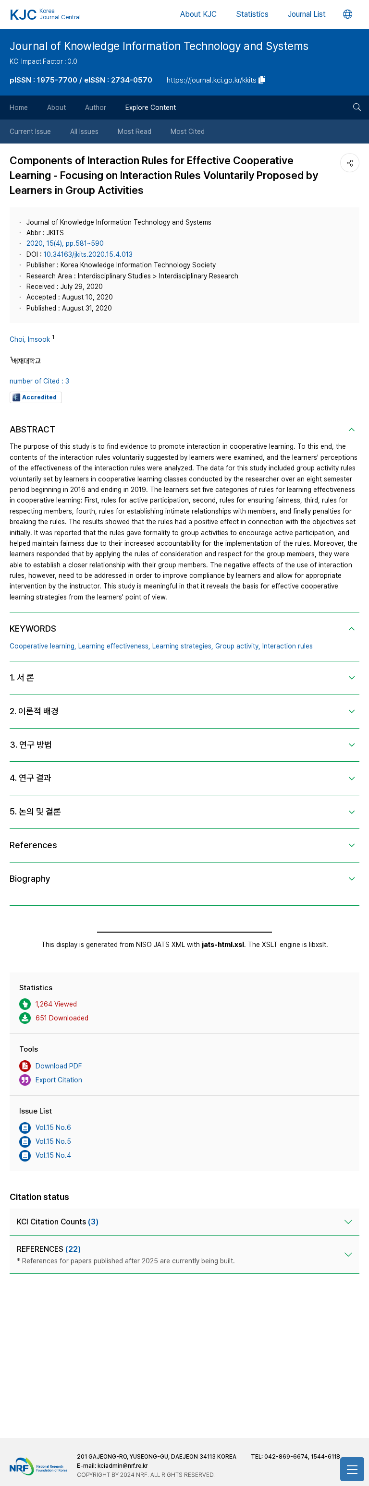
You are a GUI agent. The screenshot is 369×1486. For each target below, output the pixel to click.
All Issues (84, 131)
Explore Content (150, 107)
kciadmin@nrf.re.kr (123, 1465)
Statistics (252, 14)
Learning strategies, (182, 646)
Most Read (134, 131)
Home (19, 107)
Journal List (307, 14)
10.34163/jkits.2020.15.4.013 (88, 254)
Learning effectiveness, (114, 646)
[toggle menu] (352, 1469)
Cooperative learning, (43, 646)
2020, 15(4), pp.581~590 (65, 243)
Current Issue (30, 131)
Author (95, 107)
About (56, 107)
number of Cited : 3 (39, 381)
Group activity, (237, 646)
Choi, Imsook (30, 339)
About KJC (198, 14)
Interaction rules (287, 646)
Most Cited (188, 131)
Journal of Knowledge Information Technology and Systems (159, 46)
